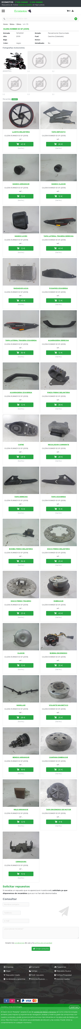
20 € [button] (60, 769)
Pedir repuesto (37, 975)
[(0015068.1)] (21, 324)
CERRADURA (21, 862)
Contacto (35, 967)
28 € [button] (60, 457)
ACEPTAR (74, 1007)
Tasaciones (61, 967)
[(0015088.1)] (21, 636)
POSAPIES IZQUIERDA (58, 288)
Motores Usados (63, 979)
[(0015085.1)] (58, 532)
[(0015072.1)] (58, 324)
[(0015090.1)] (21, 688)
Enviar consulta (42, 949)
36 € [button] (23, 352)
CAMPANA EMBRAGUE (58, 757)
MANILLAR (21, 705)
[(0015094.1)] (58, 688)
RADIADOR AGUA (21, 288)
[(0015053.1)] (21, 219)
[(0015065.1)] (58, 271)
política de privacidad (43, 943)
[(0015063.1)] (21, 271)
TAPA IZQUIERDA (58, 497)
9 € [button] (60, 821)
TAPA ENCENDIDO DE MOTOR (58, 809)
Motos (12, 24)
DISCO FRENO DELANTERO (58, 549)
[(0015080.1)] (58, 480)
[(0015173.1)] (21, 845)
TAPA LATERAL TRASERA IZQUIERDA (21, 340)
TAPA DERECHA (21, 497)
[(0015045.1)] (58, 115)
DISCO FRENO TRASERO (21, 601)
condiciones (19, 943)
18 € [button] (23, 769)
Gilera (18, 24)
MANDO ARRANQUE (21, 184)
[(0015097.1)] (58, 741)
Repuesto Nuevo (64, 971)
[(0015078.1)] (58, 428)
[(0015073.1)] (21, 376)
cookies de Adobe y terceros (45, 1012)
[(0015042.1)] (21, 115)
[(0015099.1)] (21, 793)
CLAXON (20, 653)
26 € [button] (60, 144)
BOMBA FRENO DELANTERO (21, 549)
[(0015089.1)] (58, 636)
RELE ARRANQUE (21, 809)
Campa (34, 971)
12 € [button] (23, 196)
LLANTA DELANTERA (21, 132)
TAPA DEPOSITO (58, 132)
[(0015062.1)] (58, 219)
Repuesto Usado (13, 975)
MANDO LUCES (21, 236)
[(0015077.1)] (21, 428)
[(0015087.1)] (58, 584)
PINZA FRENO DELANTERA (58, 392)
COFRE (21, 445)
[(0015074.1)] (58, 376)
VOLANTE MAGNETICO (58, 705)
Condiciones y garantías (15, 979)
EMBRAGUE (58, 601)
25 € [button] (60, 561)
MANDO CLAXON (58, 184)
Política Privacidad (64, 975)
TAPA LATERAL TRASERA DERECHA (59, 236)
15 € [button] (23, 509)
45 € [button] (60, 248)
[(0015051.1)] (58, 167)
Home (5, 24)
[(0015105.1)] (58, 793)
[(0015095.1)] (21, 741)
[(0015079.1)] (21, 480)
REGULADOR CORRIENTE (58, 445)
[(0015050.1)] (21, 167)
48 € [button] (23, 457)
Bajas (8, 971)
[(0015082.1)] (21, 532)
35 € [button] (60, 665)
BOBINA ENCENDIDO (58, 653)
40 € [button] (23, 144)
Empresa (9, 967)
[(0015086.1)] (21, 584)
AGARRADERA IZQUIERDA (21, 392)
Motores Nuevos (38, 979)
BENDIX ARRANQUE (21, 757)
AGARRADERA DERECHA (58, 340)
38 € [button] (60, 404)
